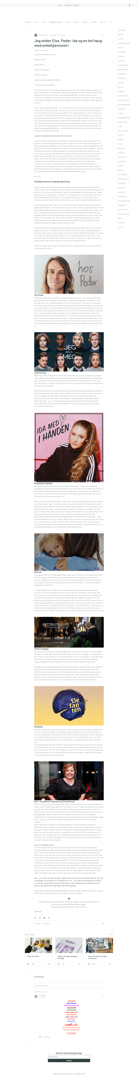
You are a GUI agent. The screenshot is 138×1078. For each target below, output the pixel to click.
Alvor (36, 22)
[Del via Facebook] (35, 918)
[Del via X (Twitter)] (40, 918)
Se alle (111, 934)
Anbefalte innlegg (55, 22)
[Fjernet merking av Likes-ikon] (40, 1037)
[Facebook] (129, 5)
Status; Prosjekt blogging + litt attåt (68, 957)
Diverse (84, 22)
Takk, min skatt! (33, 956)
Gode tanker (38, 911)
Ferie (67, 22)
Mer (102, 22)
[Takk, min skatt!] (38, 945)
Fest (43, 22)
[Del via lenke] (49, 918)
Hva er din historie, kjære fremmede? (97, 957)
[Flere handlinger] (102, 35)
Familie (75, 22)
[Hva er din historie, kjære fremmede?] (99, 945)
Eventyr (94, 22)
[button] (111, 22)
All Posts (28, 22)
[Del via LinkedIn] (44, 918)
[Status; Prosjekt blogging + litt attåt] (69, 945)
